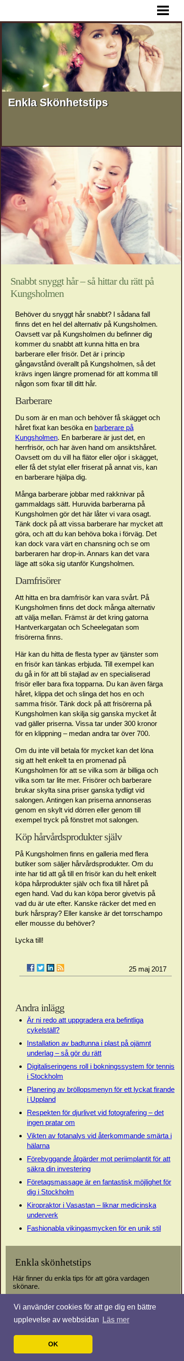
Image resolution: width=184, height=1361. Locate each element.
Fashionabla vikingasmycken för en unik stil (94, 1228)
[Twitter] (40, 968)
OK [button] (53, 1344)
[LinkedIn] (50, 968)
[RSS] (60, 968)
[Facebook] (30, 968)
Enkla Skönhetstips (58, 102)
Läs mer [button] (115, 1320)
